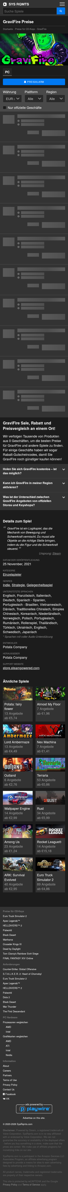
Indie (6, 584)
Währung (9, 91)
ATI (7, 1045)
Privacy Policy (10, 1084)
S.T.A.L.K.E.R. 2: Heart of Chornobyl (22, 974)
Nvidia (9, 1055)
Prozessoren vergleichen (15, 1022)
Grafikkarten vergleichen (15, 1036)
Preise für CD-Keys (25, 29)
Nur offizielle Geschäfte (25, 107)
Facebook (10, 1094)
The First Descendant (14, 1011)
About (6, 1066)
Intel (8, 1031)
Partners (7, 1075)
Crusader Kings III (12, 944)
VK (7, 1098)
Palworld (7, 930)
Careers (7, 1070)
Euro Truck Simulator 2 (15, 916)
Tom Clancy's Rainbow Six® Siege (20, 953)
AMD (8, 1027)
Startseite (16, 4)
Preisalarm (35, 82)
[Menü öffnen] (62, 4)
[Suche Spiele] (61, 10)
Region (51, 91)
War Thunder (9, 1006)
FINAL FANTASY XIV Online (18, 958)
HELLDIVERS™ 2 (12, 925)
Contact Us (8, 1089)
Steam (56, 553)
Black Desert (9, 935)
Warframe (8, 939)
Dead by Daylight (11, 949)
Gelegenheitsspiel (40, 584)
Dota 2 (6, 997)
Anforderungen (11, 964)
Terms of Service (31, 1184)
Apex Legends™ (11, 920)
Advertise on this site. (34, 1118)
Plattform (31, 91)
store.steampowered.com (21, 667)
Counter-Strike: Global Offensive (19, 969)
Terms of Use (10, 1080)
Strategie (18, 584)
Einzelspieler (12, 574)
